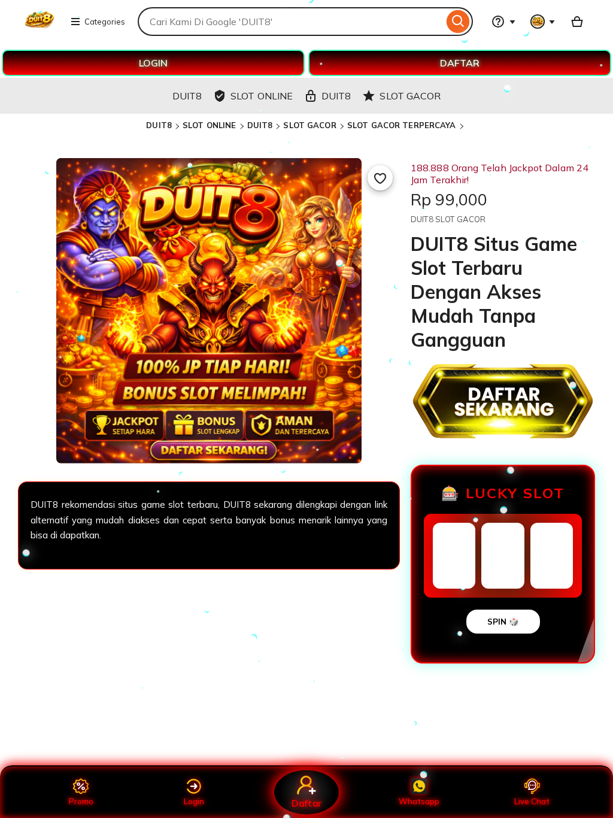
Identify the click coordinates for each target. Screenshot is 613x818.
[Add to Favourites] (380, 177)
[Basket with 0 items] (577, 21)
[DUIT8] (39, 29)
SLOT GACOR (309, 125)
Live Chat (532, 801)
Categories (104, 21)
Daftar (306, 802)
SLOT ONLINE (209, 125)
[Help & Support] (503, 21)
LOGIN (153, 63)
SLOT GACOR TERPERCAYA (401, 125)
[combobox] (291, 21)
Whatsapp (419, 801)
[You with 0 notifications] (543, 21)
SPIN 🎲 (503, 621)
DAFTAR (460, 63)
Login (194, 801)
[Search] (458, 21)
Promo (81, 801)
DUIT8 (159, 125)
